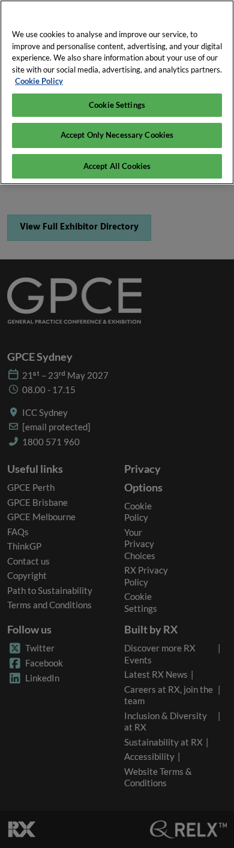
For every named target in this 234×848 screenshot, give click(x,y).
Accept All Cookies (117, 166)
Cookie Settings (117, 105)
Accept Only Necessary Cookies (117, 135)
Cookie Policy (39, 81)
